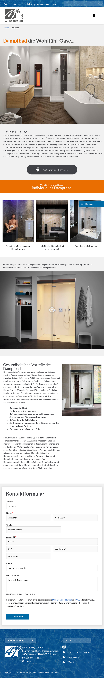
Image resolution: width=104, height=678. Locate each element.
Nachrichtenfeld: (14, 575)
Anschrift (11, 537)
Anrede (9, 501)
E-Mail (9, 563)
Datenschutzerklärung (62, 599)
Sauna (6, 28)
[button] (4, 84)
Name (9, 513)
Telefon (10, 525)
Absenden (18, 616)
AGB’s (78, 599)
